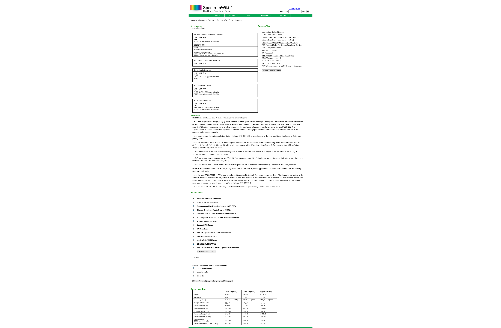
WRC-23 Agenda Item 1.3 (271, 58)
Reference (266, 16)
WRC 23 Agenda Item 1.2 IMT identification (278, 55)
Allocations (202, 20)
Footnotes (211, 20)
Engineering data (235, 20)
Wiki (249, 16)
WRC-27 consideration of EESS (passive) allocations (282, 66)
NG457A (202, 45)
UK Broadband (267, 53)
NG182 (196, 45)
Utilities (233, 16)
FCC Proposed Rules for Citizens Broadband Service (282, 45)
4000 (200, 38)
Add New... (196, 258)
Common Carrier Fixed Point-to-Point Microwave (280, 42)
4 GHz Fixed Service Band (272, 35)
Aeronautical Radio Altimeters (273, 32)
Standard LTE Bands (269, 50)
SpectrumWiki (222, 20)
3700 (195, 38)
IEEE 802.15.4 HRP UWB (271, 63)
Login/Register (294, 9)
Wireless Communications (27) (203, 49)
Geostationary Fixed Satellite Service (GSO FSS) (280, 37)
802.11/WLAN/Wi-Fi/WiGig (271, 61)
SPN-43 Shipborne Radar (271, 48)
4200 (200, 63)
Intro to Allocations (197, 28)
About (283, 16)
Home (217, 16)
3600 (195, 73)
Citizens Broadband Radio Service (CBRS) (278, 40)
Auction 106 (197, 54)
